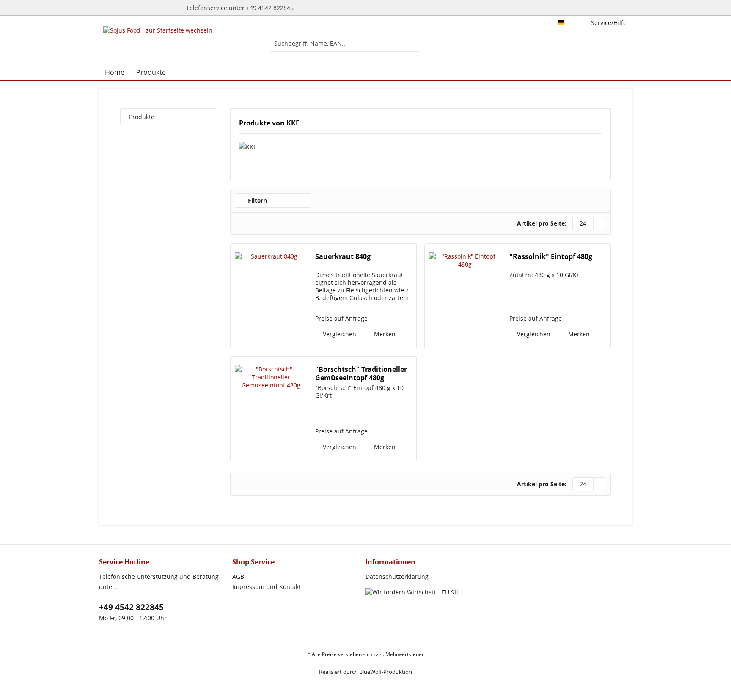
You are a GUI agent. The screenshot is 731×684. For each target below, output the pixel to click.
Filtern (256, 200)
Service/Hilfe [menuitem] (608, 23)
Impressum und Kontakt (266, 587)
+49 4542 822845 (131, 607)
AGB (238, 576)
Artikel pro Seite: (541, 223)
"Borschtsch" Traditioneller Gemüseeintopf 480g (361, 373)
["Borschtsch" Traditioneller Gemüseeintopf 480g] (271, 408)
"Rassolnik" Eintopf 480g (550, 256)
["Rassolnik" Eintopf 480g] (465, 295)
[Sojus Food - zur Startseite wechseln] (157, 43)
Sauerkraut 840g (343, 256)
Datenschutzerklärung (397, 576)
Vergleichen (338, 334)
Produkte (141, 117)
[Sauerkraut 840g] (271, 295)
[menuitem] (344, 47)
